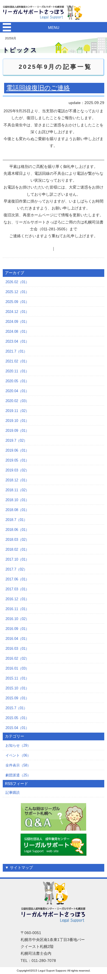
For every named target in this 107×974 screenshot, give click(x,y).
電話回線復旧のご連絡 (38, 87)
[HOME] (44, 12)
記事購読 (12, 792)
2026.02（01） (17, 282)
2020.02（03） (17, 401)
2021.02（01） (17, 361)
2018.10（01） (17, 500)
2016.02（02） (17, 658)
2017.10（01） (17, 559)
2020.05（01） (17, 381)
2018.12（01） (17, 480)
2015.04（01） (17, 728)
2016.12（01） (17, 599)
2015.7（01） (16, 708)
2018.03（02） (17, 540)
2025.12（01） (17, 292)
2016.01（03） (17, 668)
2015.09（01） (17, 698)
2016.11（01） (17, 609)
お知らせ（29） (18, 745)
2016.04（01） (17, 639)
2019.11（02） (17, 411)
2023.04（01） (17, 341)
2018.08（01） (17, 510)
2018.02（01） (17, 549)
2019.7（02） (16, 440)
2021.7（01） (16, 351)
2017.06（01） (17, 579)
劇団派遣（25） (18, 775)
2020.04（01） (17, 391)
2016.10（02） (17, 619)
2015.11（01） (17, 678)
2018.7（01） (16, 520)
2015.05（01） (17, 718)
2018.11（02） (17, 490)
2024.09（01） (17, 322)
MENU (53, 27)
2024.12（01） (17, 312)
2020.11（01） (17, 371)
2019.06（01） (17, 450)
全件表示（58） (18, 765)
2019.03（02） (17, 470)
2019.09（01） (17, 431)
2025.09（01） (17, 302)
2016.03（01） (17, 648)
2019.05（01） (17, 460)
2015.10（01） (17, 688)
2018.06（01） (17, 530)
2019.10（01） (17, 421)
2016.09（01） (17, 629)
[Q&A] (54, 817)
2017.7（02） (16, 569)
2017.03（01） (17, 589)
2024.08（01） (17, 331)
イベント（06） (18, 755)
